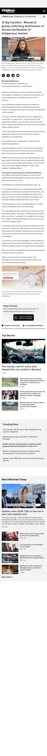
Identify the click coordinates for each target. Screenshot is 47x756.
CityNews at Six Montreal (25, 16)
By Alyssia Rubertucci (10, 81)
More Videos (7, 577)
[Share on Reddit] (13, 75)
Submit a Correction (12, 325)
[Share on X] (3, 75)
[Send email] (17, 75)
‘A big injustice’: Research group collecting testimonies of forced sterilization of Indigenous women (23, 28)
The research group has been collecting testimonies (21, 172)
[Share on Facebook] (8, 75)
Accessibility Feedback (34, 325)
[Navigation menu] (44, 11)
